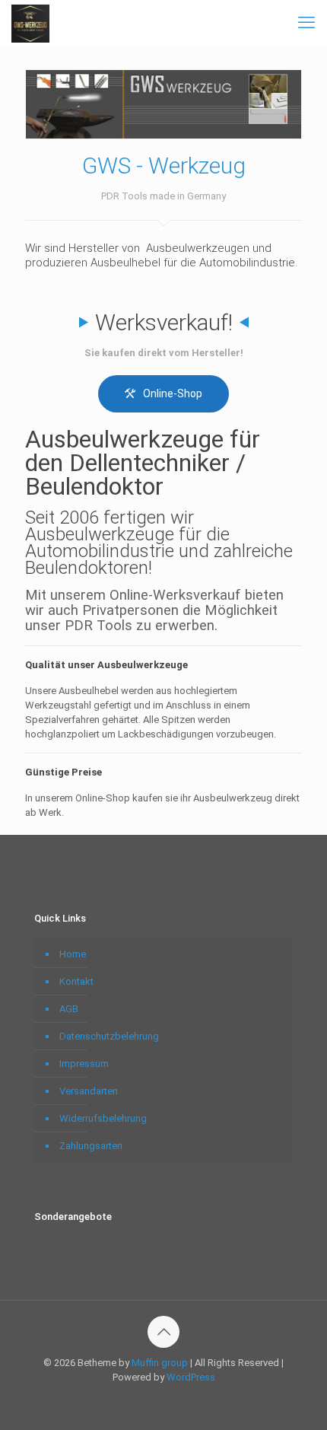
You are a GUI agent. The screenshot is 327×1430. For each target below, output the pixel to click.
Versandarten (88, 1091)
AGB (68, 1008)
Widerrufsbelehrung (103, 1118)
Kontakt (76, 981)
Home (72, 954)
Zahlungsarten (90, 1145)
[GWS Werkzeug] (30, 23)
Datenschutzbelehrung (109, 1036)
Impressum (84, 1063)
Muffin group (160, 1362)
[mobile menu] (306, 23)
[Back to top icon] (163, 1332)
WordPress (191, 1377)
